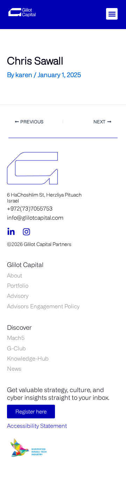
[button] (112, 14)
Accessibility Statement (37, 426)
